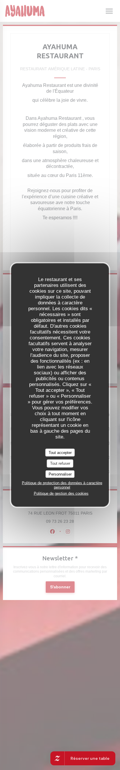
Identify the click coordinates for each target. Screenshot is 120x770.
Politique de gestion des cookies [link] (61, 493)
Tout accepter (60, 452)
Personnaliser (60, 474)
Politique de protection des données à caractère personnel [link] (62, 485)
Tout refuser (60, 463)
